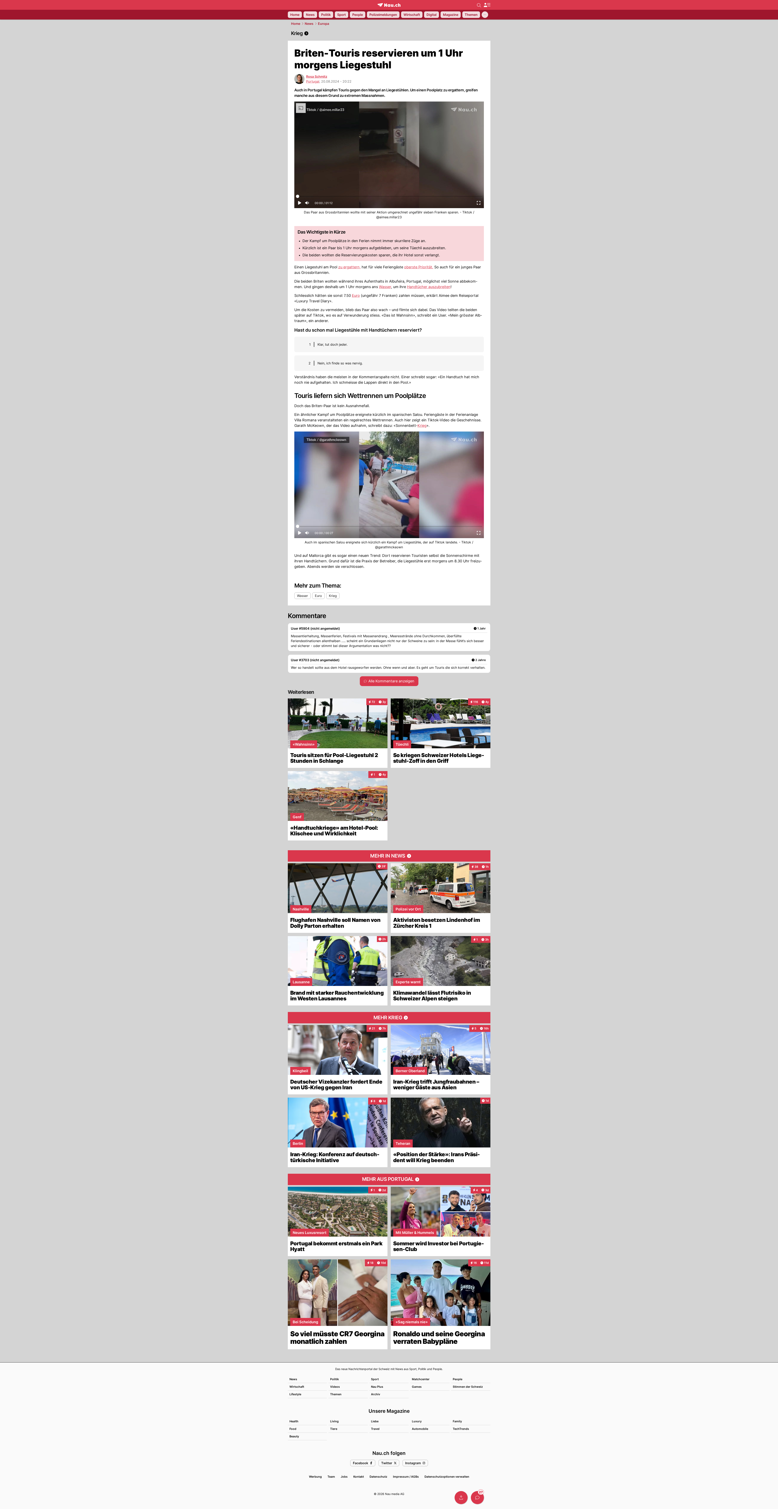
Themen (336, 1394)
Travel (375, 1428)
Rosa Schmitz (316, 76)
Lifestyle (295, 1394)
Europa (323, 24)
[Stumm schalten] (307, 204)
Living (334, 1421)
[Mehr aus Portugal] (389, 1179)
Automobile (420, 1428)
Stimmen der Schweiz (468, 1386)
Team (331, 1476)
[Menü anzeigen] (486, 5)
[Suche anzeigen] (479, 4)
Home (295, 24)
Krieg (422, 425)
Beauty (294, 1436)
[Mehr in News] (389, 856)
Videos (335, 1386)
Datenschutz (378, 1476)
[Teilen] (461, 1497)
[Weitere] (485, 14)
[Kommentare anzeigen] (477, 1497)
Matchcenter (421, 1379)
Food (292, 1428)
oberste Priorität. (418, 267)
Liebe (375, 1421)
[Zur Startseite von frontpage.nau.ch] (389, 5)
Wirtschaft (296, 1386)
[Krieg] (389, 33)
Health (293, 1421)
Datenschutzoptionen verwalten (446, 1476)
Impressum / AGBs (406, 1476)
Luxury (417, 1421)
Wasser (385, 287)
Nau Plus (377, 1386)
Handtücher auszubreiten (429, 287)
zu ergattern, (349, 267)
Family (457, 1421)
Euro (356, 295)
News (309, 24)
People (457, 1379)
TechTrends (461, 1428)
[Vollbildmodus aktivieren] (478, 204)
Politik (334, 1379)
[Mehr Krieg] (389, 1017)
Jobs (344, 1476)
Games (417, 1386)
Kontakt (358, 1476)
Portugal (312, 81)
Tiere (333, 1428)
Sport (375, 1379)
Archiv (375, 1394)
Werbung (315, 1476)
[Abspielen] (299, 204)
